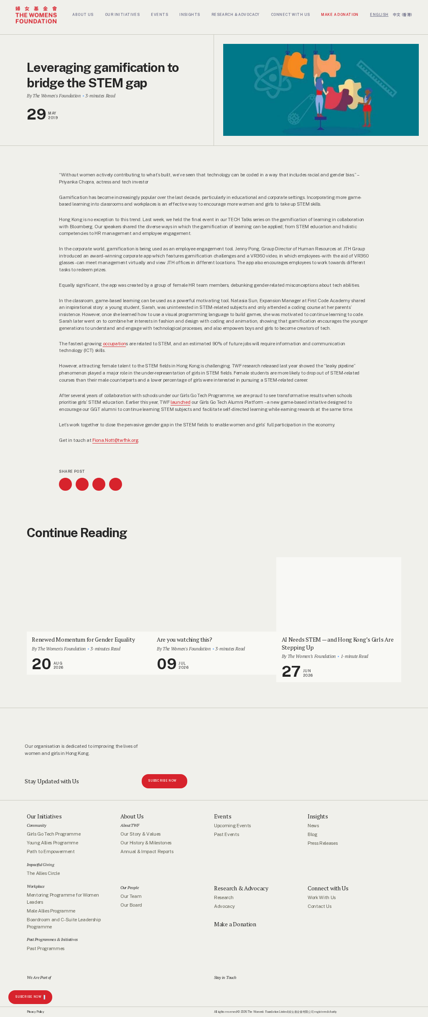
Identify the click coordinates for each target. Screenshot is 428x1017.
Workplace (36, 886)
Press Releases (322, 843)
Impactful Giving (40, 864)
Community (36, 825)
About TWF (129, 825)
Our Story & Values (140, 834)
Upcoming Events (232, 825)
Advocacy (224, 906)
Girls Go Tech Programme (53, 834)
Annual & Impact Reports (146, 852)
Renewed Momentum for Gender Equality (83, 639)
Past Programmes (45, 948)
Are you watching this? (184, 639)
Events (222, 816)
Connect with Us (328, 888)
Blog (312, 834)
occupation (114, 344)
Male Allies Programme (51, 911)
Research (223, 897)
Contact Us (319, 906)
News (313, 825)
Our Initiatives (44, 816)
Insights (318, 816)
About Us (132, 816)
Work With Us (322, 897)
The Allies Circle (43, 874)
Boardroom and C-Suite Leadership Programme (63, 923)
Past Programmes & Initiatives (52, 940)
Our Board (131, 905)
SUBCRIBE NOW (28, 997)
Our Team (130, 896)
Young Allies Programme (52, 843)
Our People (129, 887)
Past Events (226, 834)
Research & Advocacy (241, 888)
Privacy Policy (35, 1012)
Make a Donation (235, 924)
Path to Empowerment (51, 852)
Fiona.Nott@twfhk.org (115, 440)
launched (180, 402)
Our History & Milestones (145, 843)
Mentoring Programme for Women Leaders (63, 898)
